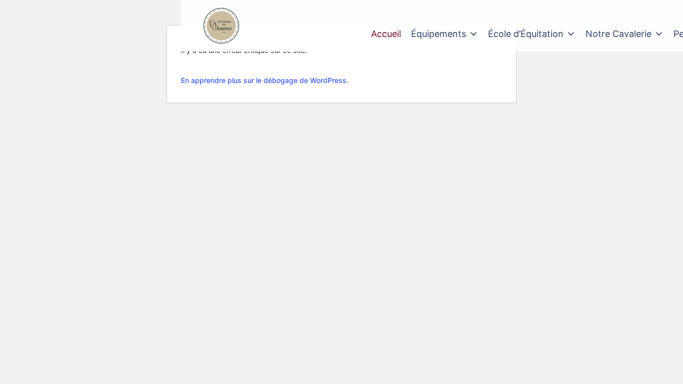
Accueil (386, 33)
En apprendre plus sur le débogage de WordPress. (264, 80)
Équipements (438, 33)
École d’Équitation (526, 33)
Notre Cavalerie (619, 33)
